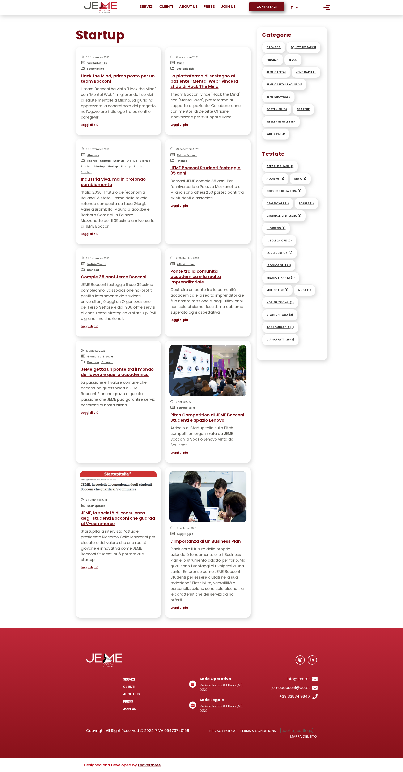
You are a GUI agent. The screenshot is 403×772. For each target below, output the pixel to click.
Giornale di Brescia (100, 356)
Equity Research (303, 47)
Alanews (93, 155)
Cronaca (93, 270)
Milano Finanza (187, 155)
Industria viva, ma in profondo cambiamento (113, 182)
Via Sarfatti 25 (97, 63)
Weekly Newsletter (281, 121)
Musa (180, 63)
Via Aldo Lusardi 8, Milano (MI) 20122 (221, 687)
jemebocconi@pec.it (290, 687)
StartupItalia (186, 407)
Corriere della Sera (284, 191)
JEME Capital (276, 72)
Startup (105, 161)
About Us (188, 6)
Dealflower (278, 203)
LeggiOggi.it (185, 534)
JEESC (293, 59)
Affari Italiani (186, 264)
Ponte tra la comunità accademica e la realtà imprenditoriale (195, 277)
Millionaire (277, 290)
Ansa (300, 178)
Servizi (146, 6)
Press (209, 6)
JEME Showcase (278, 97)
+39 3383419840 (294, 696)
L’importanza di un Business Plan (205, 541)
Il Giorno (276, 228)
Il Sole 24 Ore (279, 240)
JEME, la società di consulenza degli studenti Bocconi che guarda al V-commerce (118, 518)
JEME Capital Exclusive (284, 84)
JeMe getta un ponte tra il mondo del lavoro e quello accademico (117, 372)
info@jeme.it (298, 678)
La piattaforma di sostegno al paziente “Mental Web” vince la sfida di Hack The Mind (204, 81)
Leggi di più (89, 125)
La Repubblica (280, 253)
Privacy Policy (222, 730)
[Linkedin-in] (312, 660)
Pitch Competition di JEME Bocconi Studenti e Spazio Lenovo (207, 417)
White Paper (276, 134)
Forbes (306, 203)
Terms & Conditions (258, 730)
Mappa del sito (303, 736)
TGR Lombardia (280, 327)
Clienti (166, 6)
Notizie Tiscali (96, 264)
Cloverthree (149, 765)
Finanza (92, 161)
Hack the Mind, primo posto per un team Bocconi (118, 78)
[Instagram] (300, 660)
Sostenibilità (95, 68)
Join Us (228, 6)
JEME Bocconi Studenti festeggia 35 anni (205, 170)
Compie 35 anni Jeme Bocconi (113, 277)
